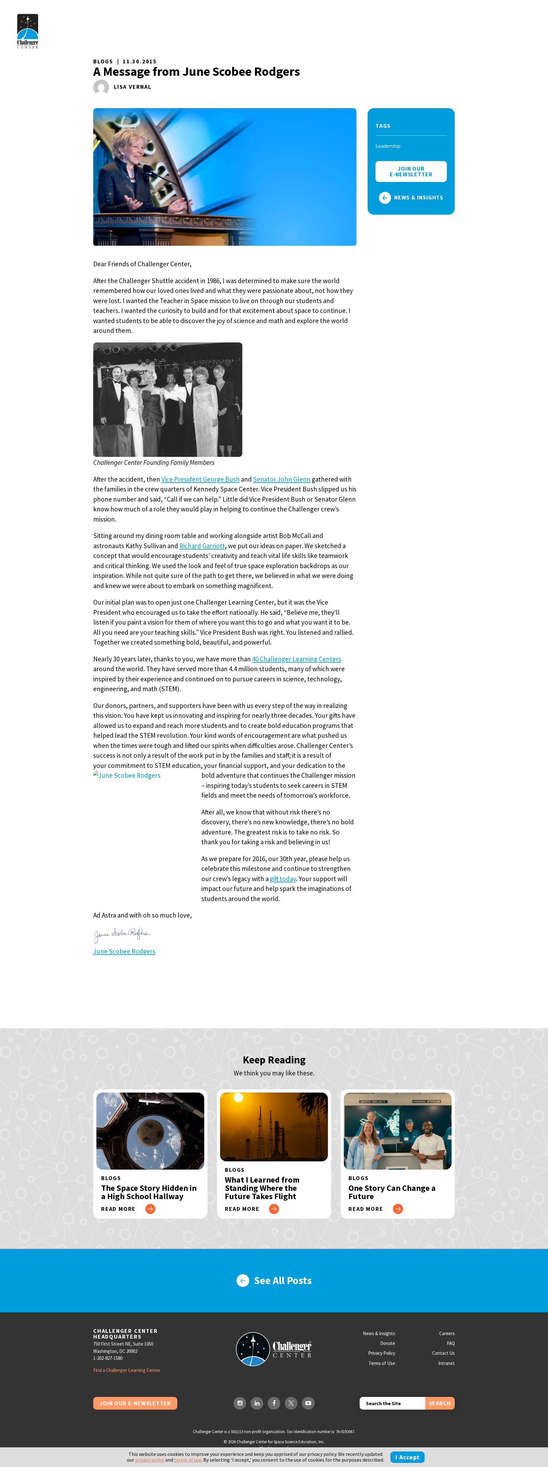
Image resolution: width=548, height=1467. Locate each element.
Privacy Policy (381, 1353)
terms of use (187, 1460)
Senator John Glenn (281, 479)
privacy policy (149, 1460)
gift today (283, 878)
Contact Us (443, 1353)
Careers (447, 1333)
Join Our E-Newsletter (135, 1403)
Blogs (103, 61)
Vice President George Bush (200, 479)
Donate (387, 1343)
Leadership (388, 145)
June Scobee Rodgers (124, 951)
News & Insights (419, 197)
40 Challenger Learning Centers (296, 659)
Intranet (446, 1363)
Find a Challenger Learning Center (126, 1370)
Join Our (411, 171)
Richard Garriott (202, 546)
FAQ (451, 1343)
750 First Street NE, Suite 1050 (123, 1344)
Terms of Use (382, 1363)
